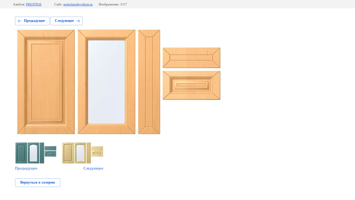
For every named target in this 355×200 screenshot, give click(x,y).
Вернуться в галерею (37, 182)
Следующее (64, 21)
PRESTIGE (34, 4)
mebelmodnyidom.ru (78, 4)
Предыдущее (34, 21)
